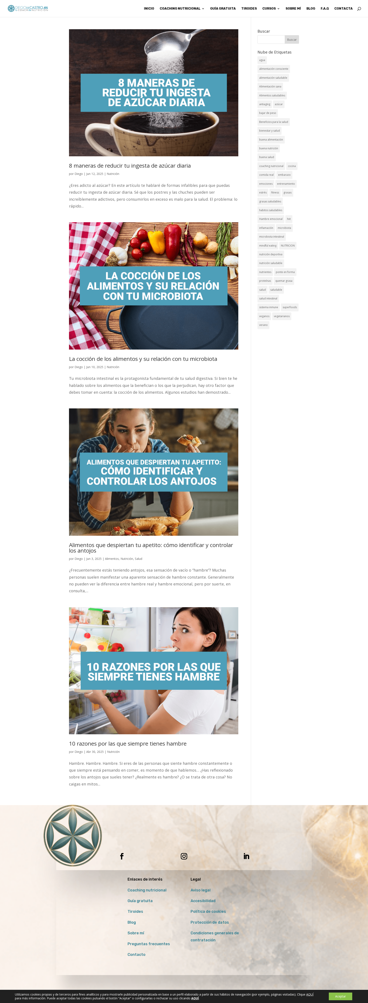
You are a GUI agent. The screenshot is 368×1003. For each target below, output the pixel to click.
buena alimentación (271, 139)
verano (263, 325)
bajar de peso (267, 113)
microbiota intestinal (271, 236)
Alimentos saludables (272, 95)
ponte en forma (285, 272)
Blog (132, 922)
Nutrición (113, 174)
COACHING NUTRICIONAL (180, 8)
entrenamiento (286, 184)
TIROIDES (249, 8)
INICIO (149, 8)
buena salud (266, 157)
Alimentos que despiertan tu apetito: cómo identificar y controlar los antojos (151, 547)
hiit (289, 219)
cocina (292, 166)
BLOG (310, 8)
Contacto (136, 954)
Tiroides (135, 911)
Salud (138, 559)
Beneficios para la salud (273, 122)
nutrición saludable (270, 263)
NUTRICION (288, 245)
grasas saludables (270, 201)
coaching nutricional (271, 166)
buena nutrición (268, 148)
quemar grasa (283, 281)
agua (262, 60)
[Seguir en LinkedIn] (246, 856)
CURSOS (269, 8)
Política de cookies (208, 911)
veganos (264, 316)
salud (262, 290)
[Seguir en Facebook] (121, 856)
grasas (287, 192)
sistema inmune (268, 307)
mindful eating (267, 245)
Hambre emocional (271, 219)
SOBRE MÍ (293, 8)
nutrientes (265, 272)
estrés (263, 192)
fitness (275, 192)
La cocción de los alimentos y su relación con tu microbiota (143, 359)
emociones (266, 184)
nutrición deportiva (270, 254)
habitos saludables (270, 210)
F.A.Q (325, 8)
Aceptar (340, 996)
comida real (266, 175)
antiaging (264, 104)
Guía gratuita (223, 8)
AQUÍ (309, 994)
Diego (79, 174)
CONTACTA (343, 8)
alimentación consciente (273, 69)
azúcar (279, 104)
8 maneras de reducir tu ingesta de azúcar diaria (130, 165)
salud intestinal (268, 298)
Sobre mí (136, 933)
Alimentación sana (270, 86)
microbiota (284, 228)
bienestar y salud (269, 130)
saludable (276, 290)
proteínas (265, 281)
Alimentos (112, 559)
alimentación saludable (273, 78)
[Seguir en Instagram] (184, 856)
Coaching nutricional (147, 890)
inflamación (266, 228)
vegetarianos (282, 316)
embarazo (284, 175)
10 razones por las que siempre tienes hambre (128, 743)
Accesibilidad (203, 900)
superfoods (290, 307)
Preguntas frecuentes (149, 944)
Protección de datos (210, 922)
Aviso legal (201, 890)
